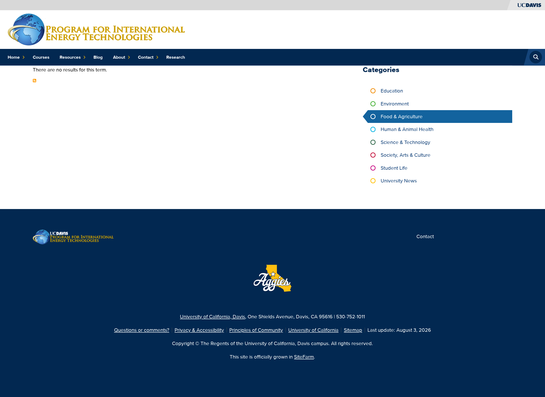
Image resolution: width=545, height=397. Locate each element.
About (119, 57)
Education (392, 90)
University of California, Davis (212, 316)
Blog (98, 57)
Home (14, 57)
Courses (41, 57)
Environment (395, 103)
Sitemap (353, 330)
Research (175, 57)
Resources (70, 57)
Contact (145, 57)
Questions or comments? (141, 330)
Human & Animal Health (407, 129)
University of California (313, 330)
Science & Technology (405, 142)
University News (399, 180)
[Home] (96, 29)
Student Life (394, 168)
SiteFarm (304, 356)
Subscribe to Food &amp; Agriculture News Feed (34, 80)
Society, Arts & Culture (405, 155)
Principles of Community (256, 330)
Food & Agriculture (402, 116)
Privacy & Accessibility (199, 330)
